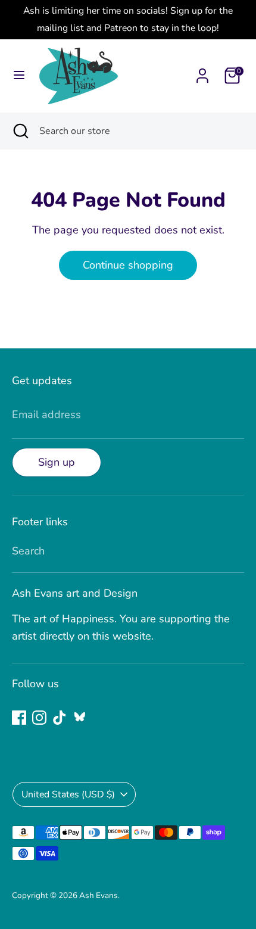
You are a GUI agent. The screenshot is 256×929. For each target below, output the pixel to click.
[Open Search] (19, 131)
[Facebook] (19, 717)
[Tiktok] (59, 717)
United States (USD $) (68, 794)
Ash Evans (98, 895)
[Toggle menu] (19, 75)
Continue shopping (128, 265)
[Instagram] (39, 717)
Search (28, 551)
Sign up (56, 462)
